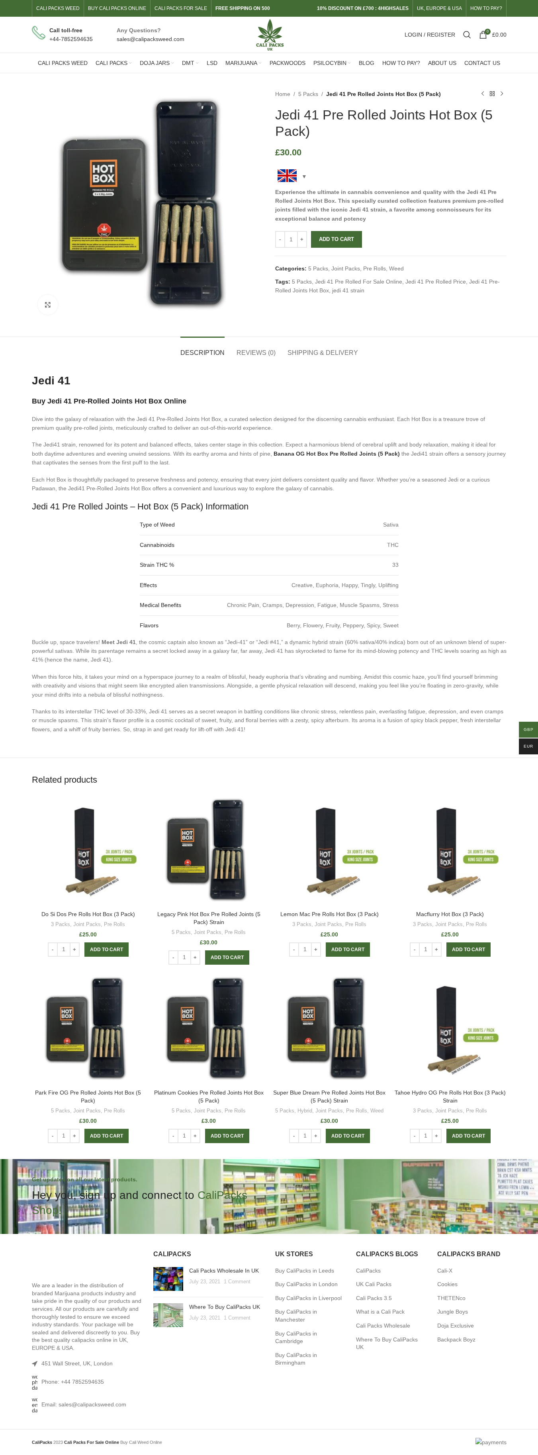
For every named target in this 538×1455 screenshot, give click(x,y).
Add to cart (336, 239)
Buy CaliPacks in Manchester (296, 1315)
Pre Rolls (374, 268)
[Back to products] (492, 94)
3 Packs (60, 924)
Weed (396, 268)
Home (282, 94)
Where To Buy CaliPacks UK (224, 1307)
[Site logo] (269, 34)
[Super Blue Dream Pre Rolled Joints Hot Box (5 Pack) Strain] (329, 1029)
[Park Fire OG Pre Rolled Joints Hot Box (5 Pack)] (88, 1029)
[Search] (467, 35)
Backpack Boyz (456, 1339)
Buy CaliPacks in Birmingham (296, 1359)
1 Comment (237, 1282)
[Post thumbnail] (168, 1279)
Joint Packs (345, 268)
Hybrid (304, 1111)
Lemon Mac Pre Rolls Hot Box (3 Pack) (329, 914)
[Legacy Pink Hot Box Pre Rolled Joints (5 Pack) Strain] (209, 850)
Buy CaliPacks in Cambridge (296, 1337)
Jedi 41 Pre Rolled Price (435, 281)
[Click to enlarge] (48, 305)
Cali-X (444, 1270)
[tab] (202, 349)
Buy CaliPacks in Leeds (304, 1270)
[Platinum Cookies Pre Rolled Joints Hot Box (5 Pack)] (209, 1029)
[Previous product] (482, 94)
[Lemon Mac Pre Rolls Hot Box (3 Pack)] (329, 850)
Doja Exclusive (455, 1325)
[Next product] (502, 94)
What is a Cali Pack (380, 1311)
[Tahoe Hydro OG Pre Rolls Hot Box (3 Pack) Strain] (450, 1029)
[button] (106, 949)
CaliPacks (368, 1270)
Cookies (447, 1284)
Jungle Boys (452, 1311)
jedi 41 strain (348, 290)
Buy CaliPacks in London (306, 1284)
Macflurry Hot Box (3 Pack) (450, 914)
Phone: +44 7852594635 (72, 1382)
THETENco (451, 1298)
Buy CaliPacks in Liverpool (308, 1298)
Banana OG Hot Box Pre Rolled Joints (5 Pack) (337, 453)
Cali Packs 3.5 (374, 1298)
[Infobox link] (62, 35)
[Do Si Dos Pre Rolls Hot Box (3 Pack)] (88, 850)
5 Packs (308, 94)
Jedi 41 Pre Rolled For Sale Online (358, 281)
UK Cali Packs (373, 1284)
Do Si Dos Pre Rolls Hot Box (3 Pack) (88, 914)
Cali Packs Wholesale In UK (224, 1270)
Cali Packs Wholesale (383, 1325)
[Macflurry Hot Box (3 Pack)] (450, 850)
